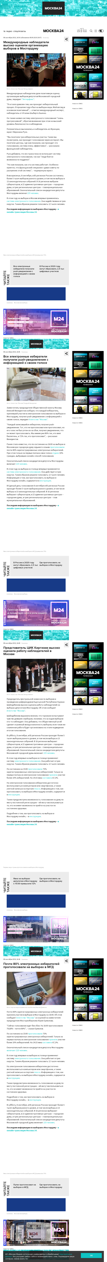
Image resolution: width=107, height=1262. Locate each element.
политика (10, 303)
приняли (53, 774)
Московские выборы (20, 303)
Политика (46, 38)
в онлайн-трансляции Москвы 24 (33, 211)
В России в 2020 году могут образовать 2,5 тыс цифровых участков (51, 269)
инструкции (45, 480)
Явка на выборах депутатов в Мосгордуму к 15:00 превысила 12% (25, 881)
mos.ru (37, 788)
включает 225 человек (17, 1050)
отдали (55, 453)
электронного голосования (27, 761)
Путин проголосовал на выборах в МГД (24, 1186)
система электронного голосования (24, 201)
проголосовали (57, 447)
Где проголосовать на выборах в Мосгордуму (50, 563)
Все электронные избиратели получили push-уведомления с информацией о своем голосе (24, 271)
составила (47, 777)
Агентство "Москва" (38, 419)
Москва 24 (53, 30)
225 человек (32, 193)
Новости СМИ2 (8, 338)
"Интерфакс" (28, 99)
